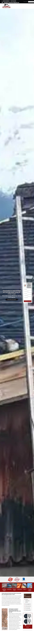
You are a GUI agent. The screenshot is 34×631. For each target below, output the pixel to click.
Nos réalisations (11, 299)
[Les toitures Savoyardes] (6, 6)
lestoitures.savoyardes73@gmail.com (11, 2)
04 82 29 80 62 (6, 1)
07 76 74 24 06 (29, 621)
